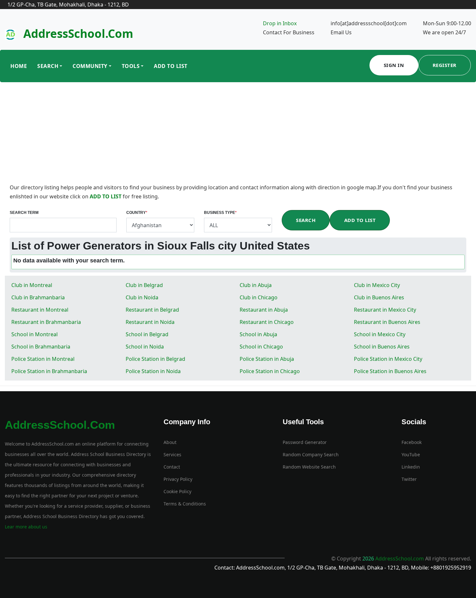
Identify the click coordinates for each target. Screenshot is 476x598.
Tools (131, 66)
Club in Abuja (256, 285)
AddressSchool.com (78, 33)
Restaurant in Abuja (264, 309)
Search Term (24, 212)
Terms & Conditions (185, 504)
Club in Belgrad (144, 285)
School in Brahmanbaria (40, 346)
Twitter (409, 479)
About (170, 442)
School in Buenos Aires (382, 346)
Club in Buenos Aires (379, 297)
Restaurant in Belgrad (152, 309)
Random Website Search (309, 467)
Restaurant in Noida (150, 322)
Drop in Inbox (280, 23)
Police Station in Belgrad (155, 358)
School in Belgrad (147, 334)
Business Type (220, 212)
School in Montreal (34, 334)
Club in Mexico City (377, 285)
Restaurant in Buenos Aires (387, 322)
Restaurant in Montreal (39, 309)
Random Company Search (311, 454)
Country (136, 212)
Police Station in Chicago (270, 371)
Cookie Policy (177, 491)
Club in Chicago (259, 297)
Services (172, 454)
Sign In (394, 65)
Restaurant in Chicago (267, 322)
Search (47, 66)
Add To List (170, 66)
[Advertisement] (238, 134)
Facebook (412, 442)
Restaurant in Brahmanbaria (46, 322)
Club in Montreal (31, 285)
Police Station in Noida (153, 371)
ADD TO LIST (106, 196)
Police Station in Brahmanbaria (49, 371)
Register (445, 65)
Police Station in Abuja (267, 358)
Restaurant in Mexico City (385, 309)
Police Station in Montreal (42, 358)
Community (90, 66)
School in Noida (145, 346)
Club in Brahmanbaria (38, 297)
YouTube (411, 454)
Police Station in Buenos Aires (390, 371)
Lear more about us (26, 527)
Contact (172, 467)
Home (18, 66)
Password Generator (305, 442)
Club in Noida (142, 297)
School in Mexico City (379, 334)
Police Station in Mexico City (388, 358)
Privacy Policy (178, 479)
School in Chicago (261, 346)
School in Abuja (258, 334)
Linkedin (411, 467)
